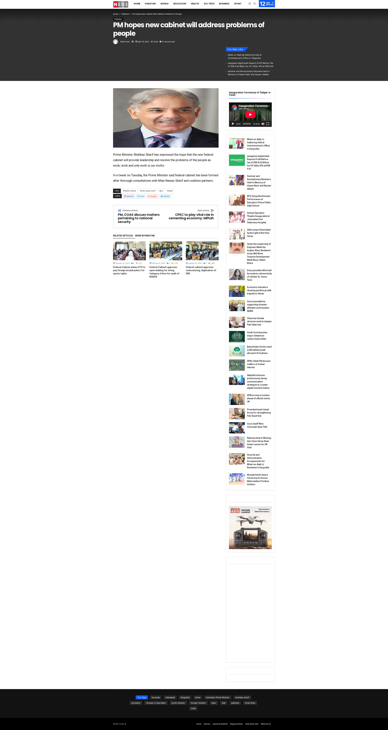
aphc (214, 703)
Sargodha (185, 697)
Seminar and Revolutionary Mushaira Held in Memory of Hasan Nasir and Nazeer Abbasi (249, 73)
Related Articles (123, 236)
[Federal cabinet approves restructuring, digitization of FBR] (202, 250)
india (193, 708)
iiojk (224, 703)
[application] (250, 114)
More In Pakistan (145, 236)
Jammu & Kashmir (220, 724)
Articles (207, 724)
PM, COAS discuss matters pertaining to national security (139, 217)
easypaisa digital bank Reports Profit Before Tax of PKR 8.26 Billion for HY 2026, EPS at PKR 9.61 (250, 64)
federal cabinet (130, 191)
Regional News (236, 724)
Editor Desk (125, 41)
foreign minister (198, 703)
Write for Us (266, 724)
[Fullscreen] (267, 123)
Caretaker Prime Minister (217, 697)
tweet (170, 191)
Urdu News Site (251, 724)
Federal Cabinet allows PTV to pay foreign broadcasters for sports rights (129, 270)
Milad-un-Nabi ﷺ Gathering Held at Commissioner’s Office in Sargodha (245, 56)
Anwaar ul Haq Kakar (156, 703)
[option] (129, 258)
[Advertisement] (250, 613)
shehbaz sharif (242, 697)
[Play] (232, 123)
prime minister (178, 703)
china (197, 697)
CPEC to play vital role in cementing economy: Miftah (191, 215)
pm (162, 191)
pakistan (235, 703)
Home (115, 14)
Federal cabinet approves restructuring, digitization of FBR (201, 270)
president (135, 703)
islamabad (170, 697)
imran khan (250, 703)
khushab (156, 697)
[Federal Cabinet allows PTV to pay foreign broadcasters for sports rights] (129, 250)
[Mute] (262, 123)
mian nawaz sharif (148, 191)
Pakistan (125, 14)
